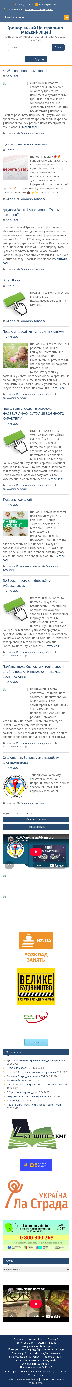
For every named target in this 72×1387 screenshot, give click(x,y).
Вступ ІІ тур (11, 280)
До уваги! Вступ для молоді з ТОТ (26, 1076)
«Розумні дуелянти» (18, 1100)
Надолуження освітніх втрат (36, 1346)
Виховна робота (21, 1353)
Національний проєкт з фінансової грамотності (34, 1104)
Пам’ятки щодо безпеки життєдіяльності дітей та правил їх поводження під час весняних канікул (33, 671)
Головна (18, 1339)
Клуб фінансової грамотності (25, 71)
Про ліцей (52, 1339)
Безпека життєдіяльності (36, 1364)
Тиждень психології (17, 499)
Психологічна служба (28, 566)
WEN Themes (36, 1382)
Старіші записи (36, 819)
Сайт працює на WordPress (23, 1379)
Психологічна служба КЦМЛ (36, 1367)
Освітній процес (47, 1343)
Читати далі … (30, 127)
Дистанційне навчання (47, 1353)
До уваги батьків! (16, 1080)
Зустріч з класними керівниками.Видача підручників (36, 1060)
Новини (10, 133)
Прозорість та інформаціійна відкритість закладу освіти (36, 1349)
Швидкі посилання (14, 17)
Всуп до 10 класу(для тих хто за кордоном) (31, 1072)
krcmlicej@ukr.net (47, 4)
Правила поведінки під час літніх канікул (33, 331)
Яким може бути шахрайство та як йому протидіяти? (37, 1084)
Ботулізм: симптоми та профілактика (28, 1096)
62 (32, 813)
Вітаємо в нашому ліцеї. (39, 9)
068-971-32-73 (25, 4)
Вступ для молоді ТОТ (19, 1067)
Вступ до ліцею (25, 1343)
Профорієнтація (52, 1357)
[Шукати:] (36, 47)
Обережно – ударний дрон (22, 1092)
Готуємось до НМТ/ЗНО (25, 1357)
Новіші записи (36, 827)
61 (29, 813)
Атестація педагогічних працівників (36, 1360)
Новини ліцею (35, 1339)
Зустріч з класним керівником (25, 144)
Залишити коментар (33, 133)
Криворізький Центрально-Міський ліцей (36, 30)
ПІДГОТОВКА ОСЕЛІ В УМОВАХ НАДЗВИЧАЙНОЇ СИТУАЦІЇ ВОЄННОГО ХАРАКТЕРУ (33, 414)
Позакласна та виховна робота (34, 394)
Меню (39, 59)
